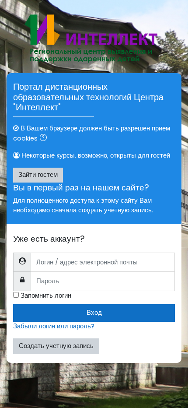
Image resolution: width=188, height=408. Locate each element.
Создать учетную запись (56, 345)
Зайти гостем (38, 174)
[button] (45, 139)
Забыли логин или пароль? (53, 326)
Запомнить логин (46, 295)
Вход (94, 312)
